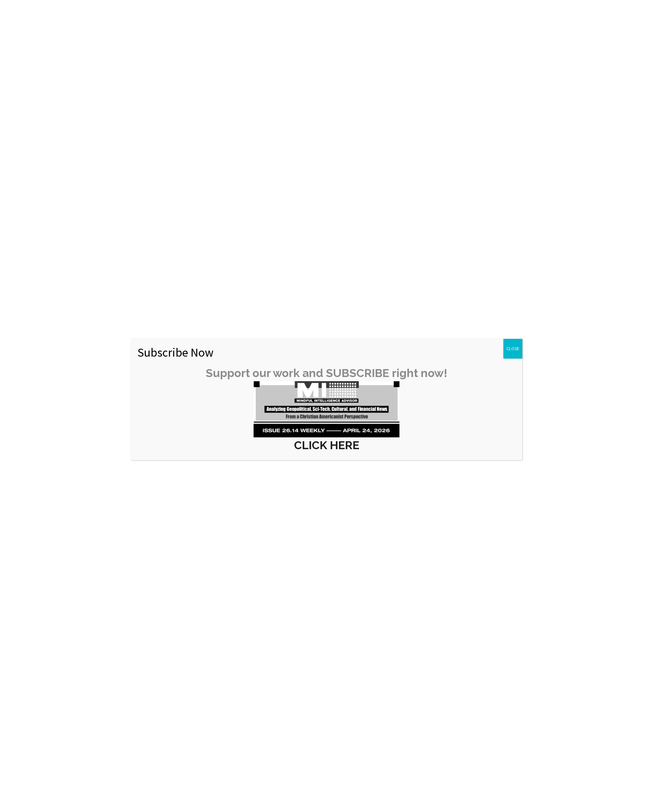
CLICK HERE (326, 445)
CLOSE (512, 348)
